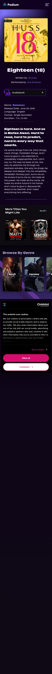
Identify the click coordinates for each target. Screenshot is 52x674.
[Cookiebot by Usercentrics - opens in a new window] (37, 305)
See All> (43, 211)
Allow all (26, 358)
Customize (24, 367)
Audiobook (18, 92)
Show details (38, 349)
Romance (19, 105)
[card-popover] (15, 230)
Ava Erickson (34, 82)
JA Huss (32, 78)
